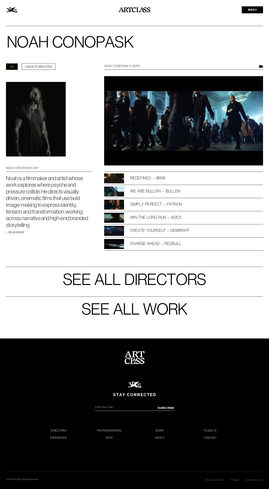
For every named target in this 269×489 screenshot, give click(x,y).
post (109, 437)
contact (210, 437)
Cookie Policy (254, 480)
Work (160, 430)
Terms (235, 480)
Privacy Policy (215, 480)
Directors (58, 430)
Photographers (109, 430)
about (160, 437)
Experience (58, 437)
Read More (15, 232)
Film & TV (210, 430)
